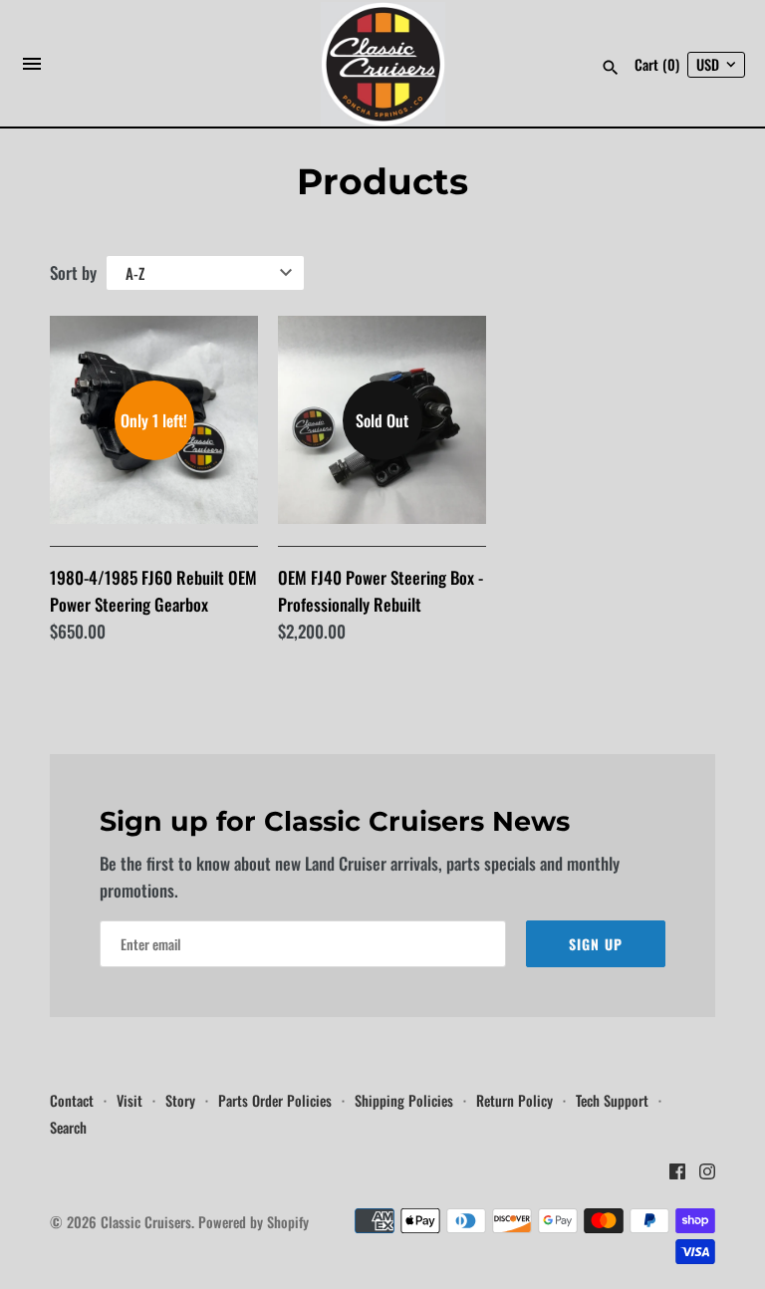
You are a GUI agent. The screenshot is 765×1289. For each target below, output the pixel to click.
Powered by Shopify (253, 1221)
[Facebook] (677, 1176)
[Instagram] (707, 1176)
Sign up (596, 943)
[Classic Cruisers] (383, 64)
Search (68, 1127)
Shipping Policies (404, 1100)
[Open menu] (32, 69)
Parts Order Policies (275, 1100)
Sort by (73, 272)
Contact (72, 1100)
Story (180, 1100)
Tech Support (612, 1100)
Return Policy (514, 1100)
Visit (129, 1100)
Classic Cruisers (146, 1221)
